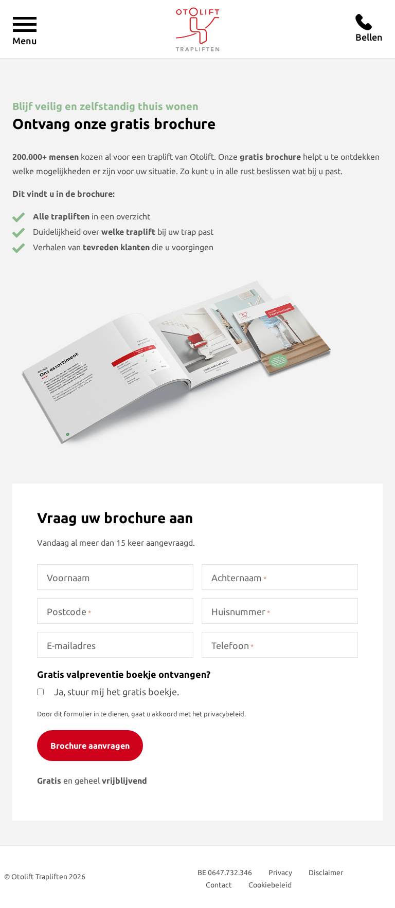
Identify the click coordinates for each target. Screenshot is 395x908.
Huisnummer (240, 611)
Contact (219, 885)
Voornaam (68, 577)
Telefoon (232, 645)
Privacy (280, 872)
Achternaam (238, 577)
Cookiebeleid (270, 885)
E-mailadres (71, 645)
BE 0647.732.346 (225, 872)
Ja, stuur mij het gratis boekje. (116, 692)
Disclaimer (326, 872)
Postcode (69, 611)
